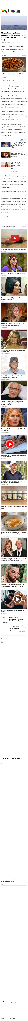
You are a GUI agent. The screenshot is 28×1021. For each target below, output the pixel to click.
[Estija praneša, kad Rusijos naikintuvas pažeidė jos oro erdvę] (14, 699)
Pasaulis (2, 42)
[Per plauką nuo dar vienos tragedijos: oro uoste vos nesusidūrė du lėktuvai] (14, 941)
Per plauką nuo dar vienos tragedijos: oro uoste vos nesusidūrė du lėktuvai (12, 1002)
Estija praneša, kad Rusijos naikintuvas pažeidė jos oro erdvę (12, 759)
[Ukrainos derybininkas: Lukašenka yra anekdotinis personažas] (14, 820)
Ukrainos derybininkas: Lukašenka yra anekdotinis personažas (11, 880)
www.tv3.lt (4, 217)
